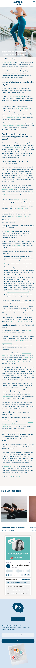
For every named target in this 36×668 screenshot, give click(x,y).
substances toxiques (7, 189)
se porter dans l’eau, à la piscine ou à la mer (20, 258)
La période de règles (8, 62)
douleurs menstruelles (21, 108)
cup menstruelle (8, 231)
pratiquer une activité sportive (15, 96)
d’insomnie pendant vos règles (10, 117)
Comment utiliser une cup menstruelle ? (19, 321)
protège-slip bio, (8, 466)
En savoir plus (18, 619)
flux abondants (29, 357)
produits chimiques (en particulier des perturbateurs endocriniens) (17, 424)
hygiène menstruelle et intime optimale (18, 292)
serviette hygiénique (7, 420)
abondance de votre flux (15, 147)
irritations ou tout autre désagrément (20, 216)
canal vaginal (17, 245)
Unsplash (17, 476)
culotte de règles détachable (16, 361)
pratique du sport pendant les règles (12, 125)
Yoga (5, 264)
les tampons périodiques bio (21, 199)
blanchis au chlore (22, 208)
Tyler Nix (9, 476)
